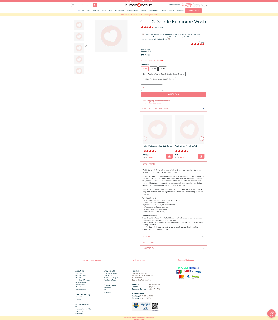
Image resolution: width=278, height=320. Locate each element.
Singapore (107, 292)
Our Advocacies (80, 275)
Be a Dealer (79, 297)
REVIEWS (146, 237)
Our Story (78, 278)
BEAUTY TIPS (148, 243)
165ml (153, 69)
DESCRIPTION (148, 164)
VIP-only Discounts (193, 10)
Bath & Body (119, 10)
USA (105, 290)
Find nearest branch (110, 273)
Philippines (107, 287)
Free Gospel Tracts (110, 280)
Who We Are (79, 273)
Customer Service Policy (83, 309)
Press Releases (80, 284)
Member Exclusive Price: (153, 60)
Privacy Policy (80, 311)
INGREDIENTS (148, 248)
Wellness (180, 10)
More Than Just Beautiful (83, 287)
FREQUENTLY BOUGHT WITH (155, 109)
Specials (96, 10)
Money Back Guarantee (152, 103)
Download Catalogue (111, 278)
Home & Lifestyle (168, 10)
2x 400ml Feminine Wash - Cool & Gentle (158, 79)
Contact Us (79, 313)
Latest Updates (80, 289)
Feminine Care (132, 10)
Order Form (108, 275)
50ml (145, 69)
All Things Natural (81, 282)
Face (104, 10)
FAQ (76, 307)
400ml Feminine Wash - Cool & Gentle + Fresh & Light (163, 74)
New (88, 10)
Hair (110, 10)
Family (143, 10)
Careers (78, 299)
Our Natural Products (82, 280)
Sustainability (154, 10)
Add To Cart (173, 94)
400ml (162, 69)
